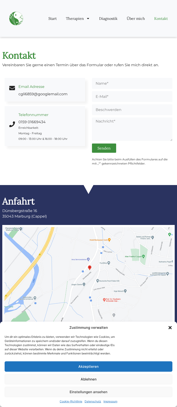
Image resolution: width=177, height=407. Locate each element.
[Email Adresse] (12, 88)
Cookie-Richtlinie (71, 401)
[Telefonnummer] (12, 124)
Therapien (75, 18)
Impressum (110, 401)
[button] (170, 327)
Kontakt (161, 18)
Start (52, 18)
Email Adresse (31, 86)
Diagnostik (108, 18)
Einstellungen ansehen (88, 392)
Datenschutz (93, 401)
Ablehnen (89, 379)
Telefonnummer (33, 115)
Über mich (136, 18)
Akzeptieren (88, 366)
